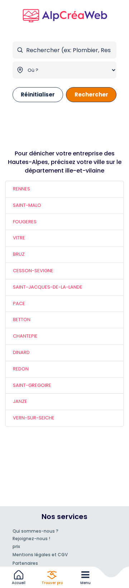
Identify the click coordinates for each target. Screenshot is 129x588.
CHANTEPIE (25, 336)
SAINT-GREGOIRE (32, 385)
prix (16, 546)
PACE (19, 303)
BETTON (21, 319)
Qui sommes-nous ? (35, 531)
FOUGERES (25, 221)
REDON (21, 368)
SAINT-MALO (27, 205)
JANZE (20, 401)
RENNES (21, 188)
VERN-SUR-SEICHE (33, 417)
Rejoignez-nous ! (31, 538)
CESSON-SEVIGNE (33, 270)
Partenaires (25, 563)
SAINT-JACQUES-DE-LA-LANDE (47, 287)
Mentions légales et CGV (40, 555)
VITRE (19, 237)
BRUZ (19, 254)
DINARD (21, 352)
